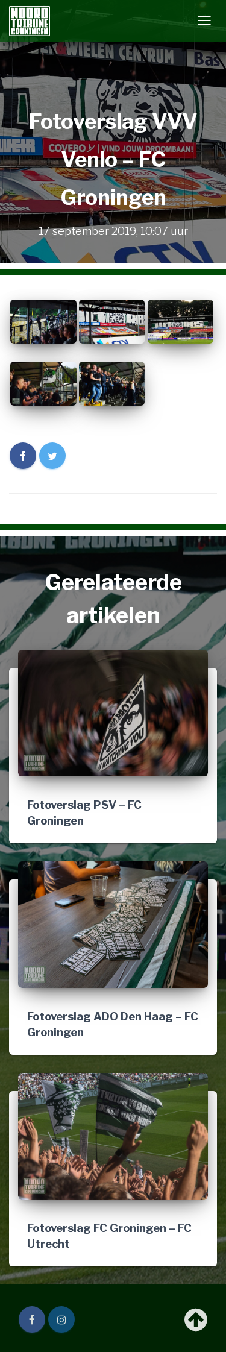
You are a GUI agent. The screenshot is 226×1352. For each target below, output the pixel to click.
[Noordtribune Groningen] (29, 21)
